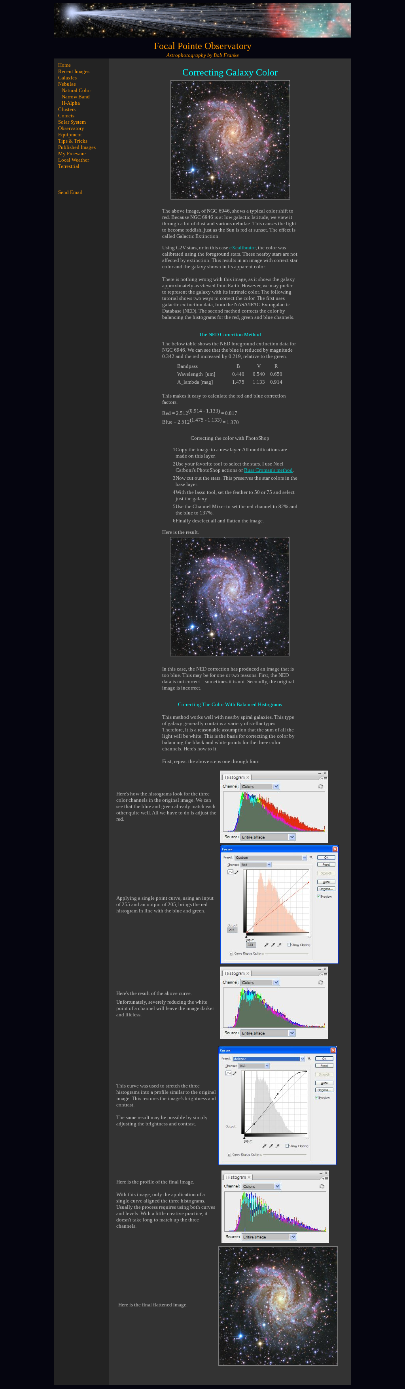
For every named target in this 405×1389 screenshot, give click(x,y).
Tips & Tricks (72, 141)
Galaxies (67, 78)
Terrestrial (68, 166)
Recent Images (73, 71)
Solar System (72, 122)
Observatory (71, 128)
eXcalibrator (242, 248)
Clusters (67, 109)
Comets (66, 116)
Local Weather (73, 160)
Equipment (70, 135)
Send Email (70, 192)
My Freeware (72, 153)
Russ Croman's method (268, 470)
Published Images (77, 147)
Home (64, 65)
